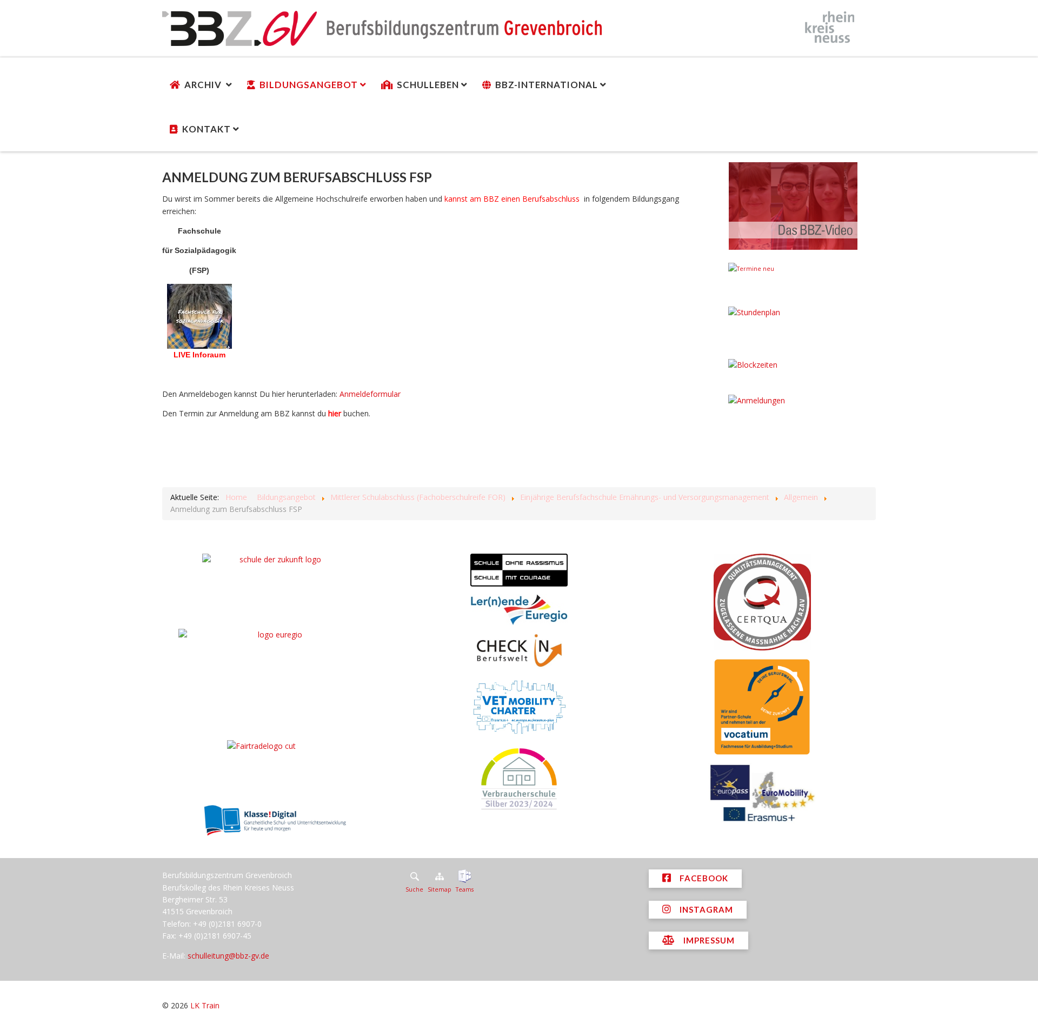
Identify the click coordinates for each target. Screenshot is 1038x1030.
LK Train (204, 1005)
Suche (414, 889)
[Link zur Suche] (414, 876)
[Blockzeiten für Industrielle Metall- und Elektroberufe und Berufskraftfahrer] (793, 373)
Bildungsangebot (309, 84)
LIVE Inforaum (199, 354)
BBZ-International (546, 84)
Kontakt (206, 129)
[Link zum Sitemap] (439, 876)
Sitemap (439, 889)
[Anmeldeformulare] (793, 414)
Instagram (705, 909)
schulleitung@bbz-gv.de (228, 956)
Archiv (204, 84)
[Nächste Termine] (793, 281)
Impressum (708, 940)
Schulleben (428, 84)
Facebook (702, 878)
